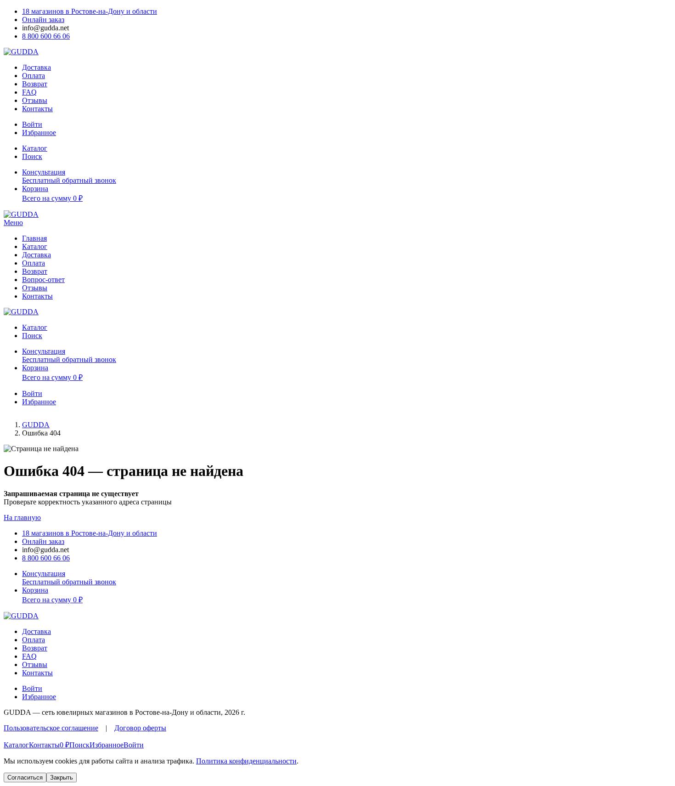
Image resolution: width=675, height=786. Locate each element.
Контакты (37, 109)
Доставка (36, 67)
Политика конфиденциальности (246, 761)
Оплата (33, 75)
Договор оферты (140, 728)
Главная (34, 238)
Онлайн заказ (43, 19)
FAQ (29, 92)
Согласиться (25, 777)
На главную (22, 517)
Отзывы (34, 100)
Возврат (34, 84)
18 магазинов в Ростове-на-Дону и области (89, 11)
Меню (13, 222)
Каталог (34, 246)
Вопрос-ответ (43, 279)
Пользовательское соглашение (51, 728)
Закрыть (61, 777)
